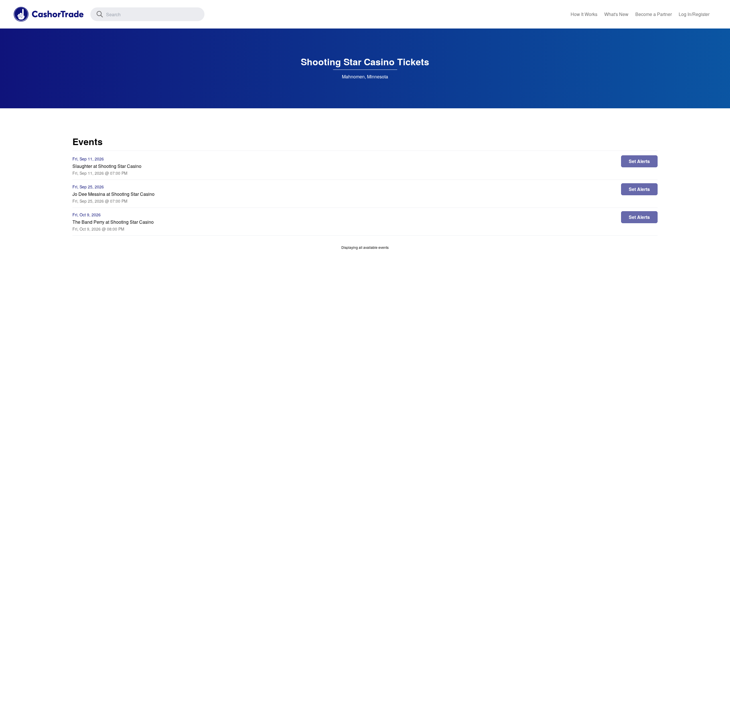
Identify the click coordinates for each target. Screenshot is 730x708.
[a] (653, 14)
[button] (694, 14)
